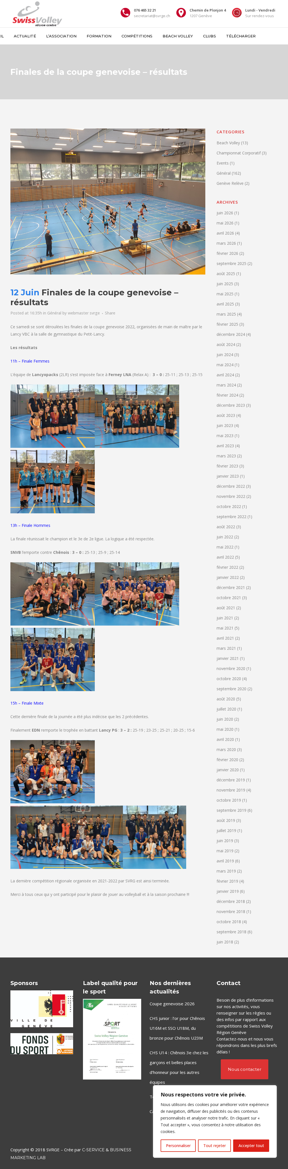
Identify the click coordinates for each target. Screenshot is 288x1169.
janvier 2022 (228, 577)
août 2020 (226, 699)
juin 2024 (225, 354)
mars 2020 (226, 749)
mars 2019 (226, 871)
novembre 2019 (231, 790)
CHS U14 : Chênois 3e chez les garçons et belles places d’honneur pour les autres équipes (179, 1067)
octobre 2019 (229, 800)
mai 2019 (225, 850)
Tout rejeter (214, 1145)
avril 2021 (225, 638)
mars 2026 (226, 243)
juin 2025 (225, 283)
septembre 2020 (231, 688)
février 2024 (227, 395)
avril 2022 (225, 557)
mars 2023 (226, 455)
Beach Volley (228, 142)
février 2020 (227, 759)
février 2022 (227, 567)
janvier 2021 (228, 658)
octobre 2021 (229, 597)
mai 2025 (225, 293)
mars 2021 (226, 648)
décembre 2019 (231, 780)
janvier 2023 (228, 476)
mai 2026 (225, 223)
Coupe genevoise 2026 (172, 1003)
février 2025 (227, 324)
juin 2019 (225, 840)
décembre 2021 (231, 587)
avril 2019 (225, 861)
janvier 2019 (228, 891)
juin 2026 (225, 212)
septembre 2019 (231, 810)
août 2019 (226, 820)
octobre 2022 (229, 506)
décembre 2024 (231, 334)
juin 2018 (225, 942)
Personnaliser (178, 1145)
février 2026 (227, 253)
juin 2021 (225, 618)
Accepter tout (251, 1145)
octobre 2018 (229, 921)
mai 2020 (225, 729)
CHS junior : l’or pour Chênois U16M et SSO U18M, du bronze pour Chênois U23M (177, 1028)
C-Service (93, 1149)
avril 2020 (225, 739)
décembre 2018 (231, 901)
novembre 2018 (231, 911)
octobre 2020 (229, 678)
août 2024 (226, 344)
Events (223, 163)
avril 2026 (225, 233)
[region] (215, 1121)
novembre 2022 (231, 496)
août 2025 (226, 273)
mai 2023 (225, 435)
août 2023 (226, 415)
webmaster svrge (84, 313)
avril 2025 (225, 304)
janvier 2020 (228, 769)
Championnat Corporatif (239, 153)
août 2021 (226, 607)
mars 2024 (226, 385)
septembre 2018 (231, 931)
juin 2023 (225, 425)
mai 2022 (225, 547)
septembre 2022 (231, 516)
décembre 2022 (231, 486)
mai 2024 (225, 364)
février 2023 (227, 466)
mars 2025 (226, 314)
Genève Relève (230, 183)
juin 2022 (225, 536)
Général (54, 313)
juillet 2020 (226, 709)
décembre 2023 (231, 405)
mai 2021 (225, 628)
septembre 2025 (231, 263)
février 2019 (227, 881)
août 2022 (226, 526)
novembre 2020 (231, 668)
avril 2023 (225, 445)
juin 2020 (225, 719)
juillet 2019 (226, 830)
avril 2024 (225, 374)
